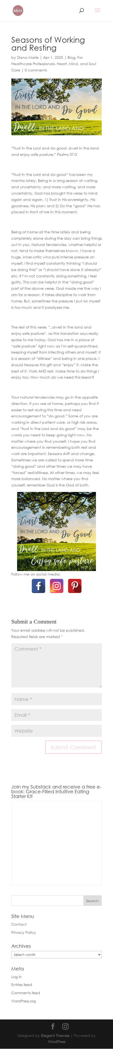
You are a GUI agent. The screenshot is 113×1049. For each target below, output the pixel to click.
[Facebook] (38, 586)
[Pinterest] (75, 586)
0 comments (36, 70)
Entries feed (21, 984)
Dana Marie (28, 57)
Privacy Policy (23, 932)
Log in (16, 976)
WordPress (56, 1041)
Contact (19, 924)
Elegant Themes (55, 1035)
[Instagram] (56, 586)
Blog (71, 57)
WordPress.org (23, 1001)
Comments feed (25, 992)
